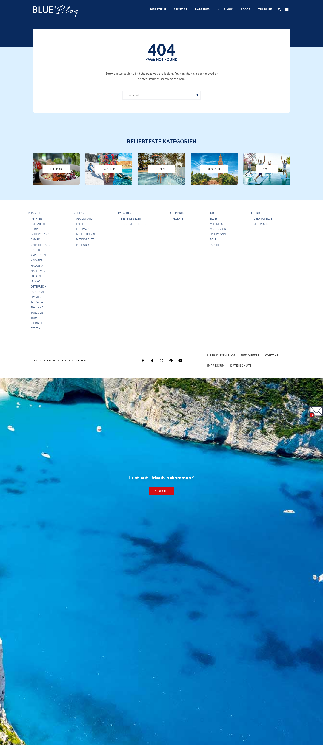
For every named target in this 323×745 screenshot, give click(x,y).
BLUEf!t (215, 218)
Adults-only (84, 218)
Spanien (36, 297)
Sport (246, 9)
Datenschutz (241, 365)
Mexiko (35, 281)
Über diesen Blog (221, 355)
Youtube (180, 360)
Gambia (36, 239)
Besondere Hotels (133, 224)
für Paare (83, 229)
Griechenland (40, 244)
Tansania (37, 302)
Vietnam (36, 323)
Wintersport (218, 229)
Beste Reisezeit (131, 218)
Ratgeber (202, 9)
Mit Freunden (85, 234)
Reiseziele (158, 9)
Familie (81, 224)
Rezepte (177, 218)
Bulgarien (38, 224)
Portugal (37, 292)
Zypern (35, 328)
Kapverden (38, 255)
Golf (213, 239)
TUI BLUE (265, 9)
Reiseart (180, 9)
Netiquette (250, 355)
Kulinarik (225, 9)
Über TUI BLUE (262, 218)
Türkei (35, 318)
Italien (35, 250)
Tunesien (37, 312)
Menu (286, 9)
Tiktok (152, 360)
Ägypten (36, 218)
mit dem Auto (85, 239)
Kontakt (272, 355)
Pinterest (171, 360)
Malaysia (37, 265)
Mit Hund (82, 244)
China (35, 229)
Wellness (216, 224)
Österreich (38, 286)
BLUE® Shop (261, 224)
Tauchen (215, 244)
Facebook (143, 360)
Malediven (38, 271)
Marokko (37, 276)
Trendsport (218, 234)
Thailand (37, 307)
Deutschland (40, 234)
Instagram (161, 360)
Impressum (216, 365)
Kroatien (37, 260)
